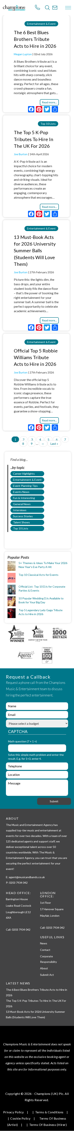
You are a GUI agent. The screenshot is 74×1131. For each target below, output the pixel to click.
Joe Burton (20, 154)
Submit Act (47, 974)
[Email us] (55, 7)
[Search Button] (47, 8)
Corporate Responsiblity (48, 959)
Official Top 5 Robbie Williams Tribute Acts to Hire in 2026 (36, 357)
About (44, 968)
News (43, 943)
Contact (45, 949)
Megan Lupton (23, 54)
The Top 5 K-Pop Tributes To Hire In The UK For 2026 (33, 139)
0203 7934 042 (21, 929)
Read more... (49, 102)
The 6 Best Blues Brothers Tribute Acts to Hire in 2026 (35, 39)
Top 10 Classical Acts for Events (38, 574)
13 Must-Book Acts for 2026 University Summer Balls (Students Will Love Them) (35, 250)
